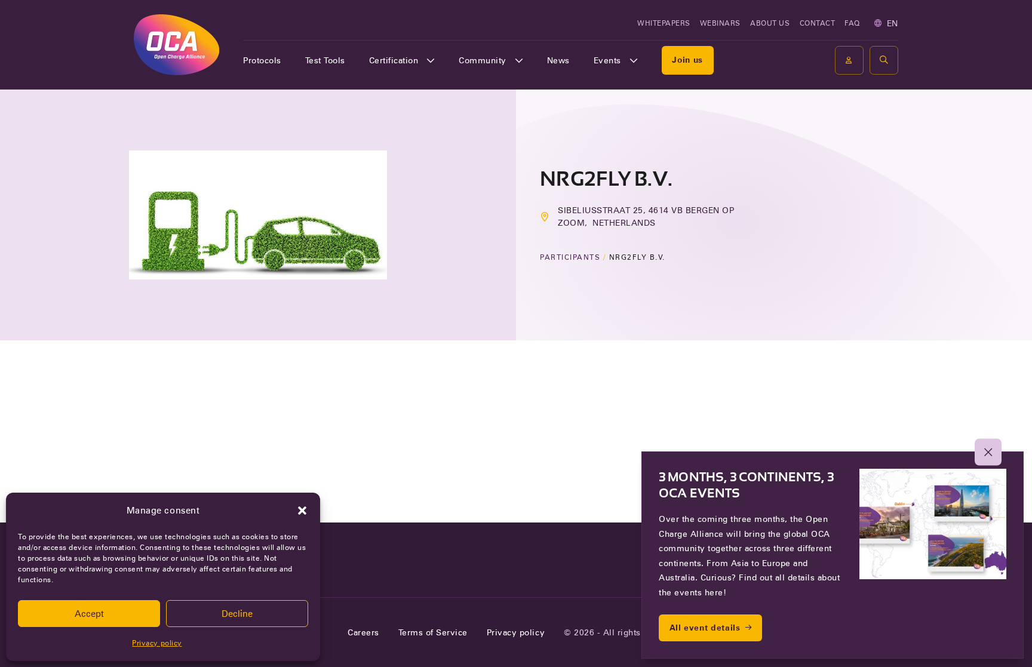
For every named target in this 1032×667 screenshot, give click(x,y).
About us (770, 23)
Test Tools (325, 60)
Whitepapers (663, 23)
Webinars (720, 23)
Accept (89, 613)
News (558, 60)
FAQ (852, 23)
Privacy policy (157, 642)
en (892, 23)
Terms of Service (433, 632)
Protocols (262, 60)
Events (607, 60)
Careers (363, 632)
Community (482, 60)
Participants (570, 257)
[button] (302, 511)
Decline (237, 613)
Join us (687, 59)
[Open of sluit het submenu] (430, 60)
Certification (394, 60)
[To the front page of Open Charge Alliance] (176, 44)
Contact (818, 23)
